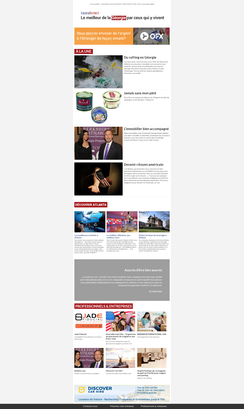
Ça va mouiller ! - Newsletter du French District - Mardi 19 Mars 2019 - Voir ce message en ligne (122, 4)
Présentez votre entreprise (122, 406)
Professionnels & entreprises (154, 406)
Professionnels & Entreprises (103, 306)
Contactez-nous (90, 406)
